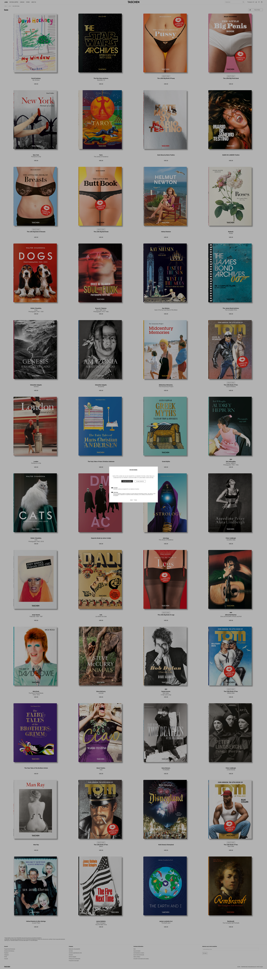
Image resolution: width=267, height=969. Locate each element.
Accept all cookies (127, 481)
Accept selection (140, 481)
